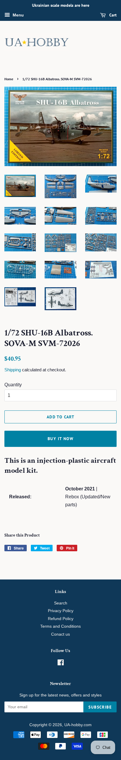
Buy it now (60, 438)
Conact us (60, 634)
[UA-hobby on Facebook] (60, 664)
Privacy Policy (60, 611)
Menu (17, 15)
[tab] (60, 466)
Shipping (12, 369)
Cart (112, 15)
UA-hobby (73, 725)
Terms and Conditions (60, 626)
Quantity (13, 384)
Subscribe (100, 707)
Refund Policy (60, 619)
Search (60, 603)
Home (8, 79)
